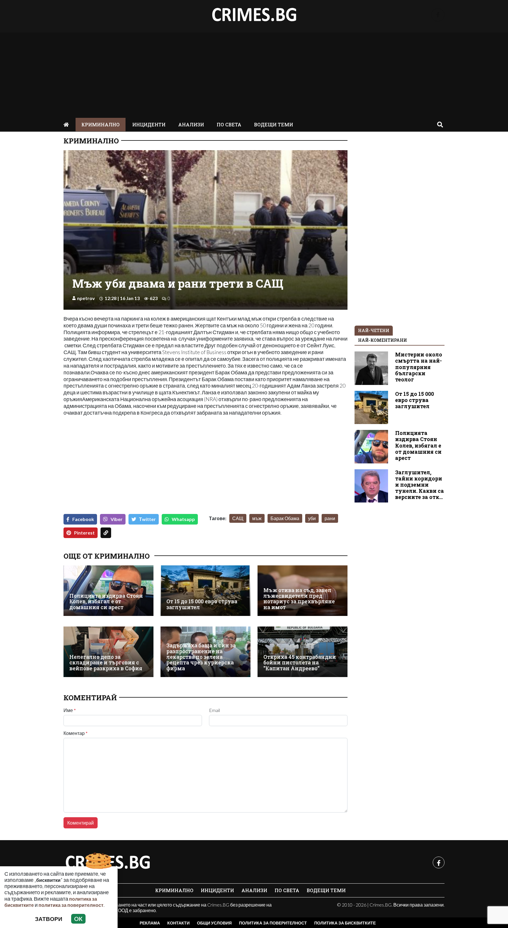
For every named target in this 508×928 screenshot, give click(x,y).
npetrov (86, 298)
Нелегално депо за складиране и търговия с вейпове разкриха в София (105, 662)
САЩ (237, 518)
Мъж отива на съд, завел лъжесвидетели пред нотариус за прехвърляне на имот (299, 598)
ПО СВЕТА (229, 124)
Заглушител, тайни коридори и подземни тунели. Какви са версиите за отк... (419, 484)
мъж (257, 518)
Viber (117, 519)
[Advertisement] (254, 74)
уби (312, 518)
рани (330, 518)
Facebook (83, 519)
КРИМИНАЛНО (100, 124)
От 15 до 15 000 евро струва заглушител (201, 604)
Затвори (48, 918)
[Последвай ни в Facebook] (437, 14)
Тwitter (147, 519)
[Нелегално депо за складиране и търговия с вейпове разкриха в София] (108, 652)
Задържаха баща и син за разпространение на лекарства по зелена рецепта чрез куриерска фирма (201, 657)
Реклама (150, 922)
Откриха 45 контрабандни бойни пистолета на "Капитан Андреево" (299, 662)
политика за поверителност (71, 905)
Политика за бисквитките (345, 922)
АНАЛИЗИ (191, 124)
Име (69, 710)
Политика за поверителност (273, 922)
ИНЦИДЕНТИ (149, 124)
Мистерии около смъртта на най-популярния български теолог (418, 367)
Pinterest (84, 532)
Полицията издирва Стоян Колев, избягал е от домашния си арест (106, 601)
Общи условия (214, 922)
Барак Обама (284, 518)
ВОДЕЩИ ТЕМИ (273, 124)
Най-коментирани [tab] (382, 340)
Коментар (75, 733)
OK (78, 918)
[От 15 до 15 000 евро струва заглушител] (205, 590)
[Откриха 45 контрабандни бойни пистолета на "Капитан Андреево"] (302, 652)
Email (214, 710)
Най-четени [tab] (373, 330)
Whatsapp (183, 519)
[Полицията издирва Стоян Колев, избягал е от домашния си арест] (108, 590)
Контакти (178, 922)
